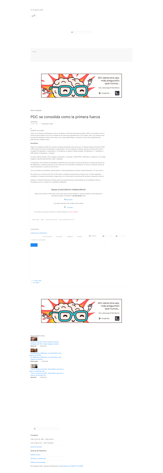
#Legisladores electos (66, 219)
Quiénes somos (35, 454)
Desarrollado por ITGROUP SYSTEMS (71, 466)
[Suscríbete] (68, 199)
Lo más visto (37, 280)
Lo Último (36, 282)
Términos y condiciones (38, 458)
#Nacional (35, 219)
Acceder (70, 207)
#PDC (42, 219)
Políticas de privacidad (38, 462)
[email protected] (36, 447)
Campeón (70, 236)
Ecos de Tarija (47, 236)
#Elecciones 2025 (51, 219)
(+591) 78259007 (73, 212)
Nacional (59, 236)
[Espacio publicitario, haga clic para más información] (81, 85)
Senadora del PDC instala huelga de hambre (45, 342)
